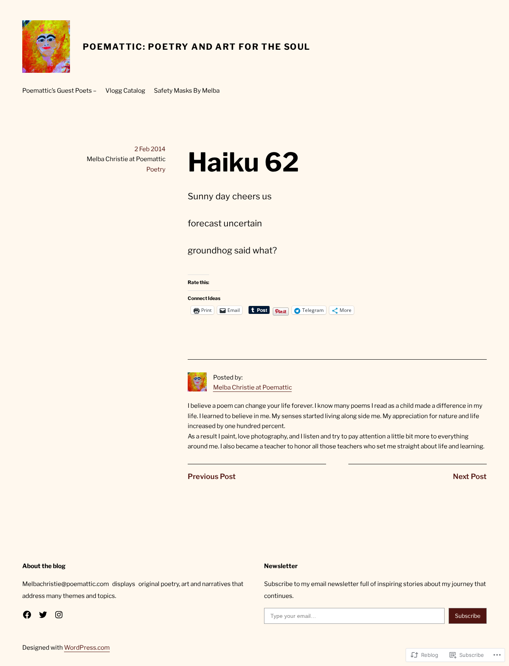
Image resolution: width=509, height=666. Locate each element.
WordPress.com (87, 647)
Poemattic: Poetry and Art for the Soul (196, 46)
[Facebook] (27, 614)
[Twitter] (43, 614)
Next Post (470, 476)
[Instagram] (59, 614)
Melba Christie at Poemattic (252, 387)
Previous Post (212, 476)
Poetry (155, 169)
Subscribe (467, 615)
